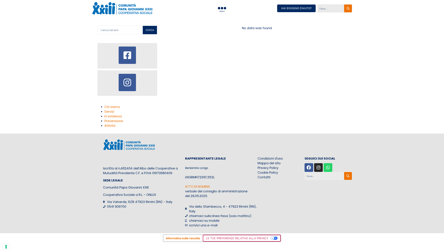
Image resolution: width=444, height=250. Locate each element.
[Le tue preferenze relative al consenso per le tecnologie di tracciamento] (6, 246)
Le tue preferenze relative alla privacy (237, 238)
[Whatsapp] (328, 167)
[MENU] (222, 8)
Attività (109, 125)
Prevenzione (113, 121)
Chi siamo (112, 107)
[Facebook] (309, 167)
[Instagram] (318, 167)
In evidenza (113, 116)
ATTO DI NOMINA (197, 186)
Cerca (150, 30)
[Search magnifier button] (348, 8)
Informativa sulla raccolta (183, 238)
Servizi (109, 111)
